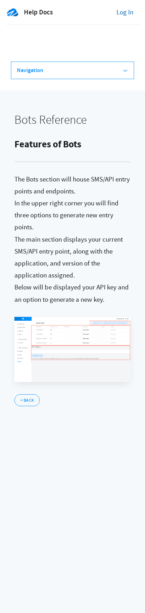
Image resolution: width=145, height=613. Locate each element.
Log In (124, 12)
